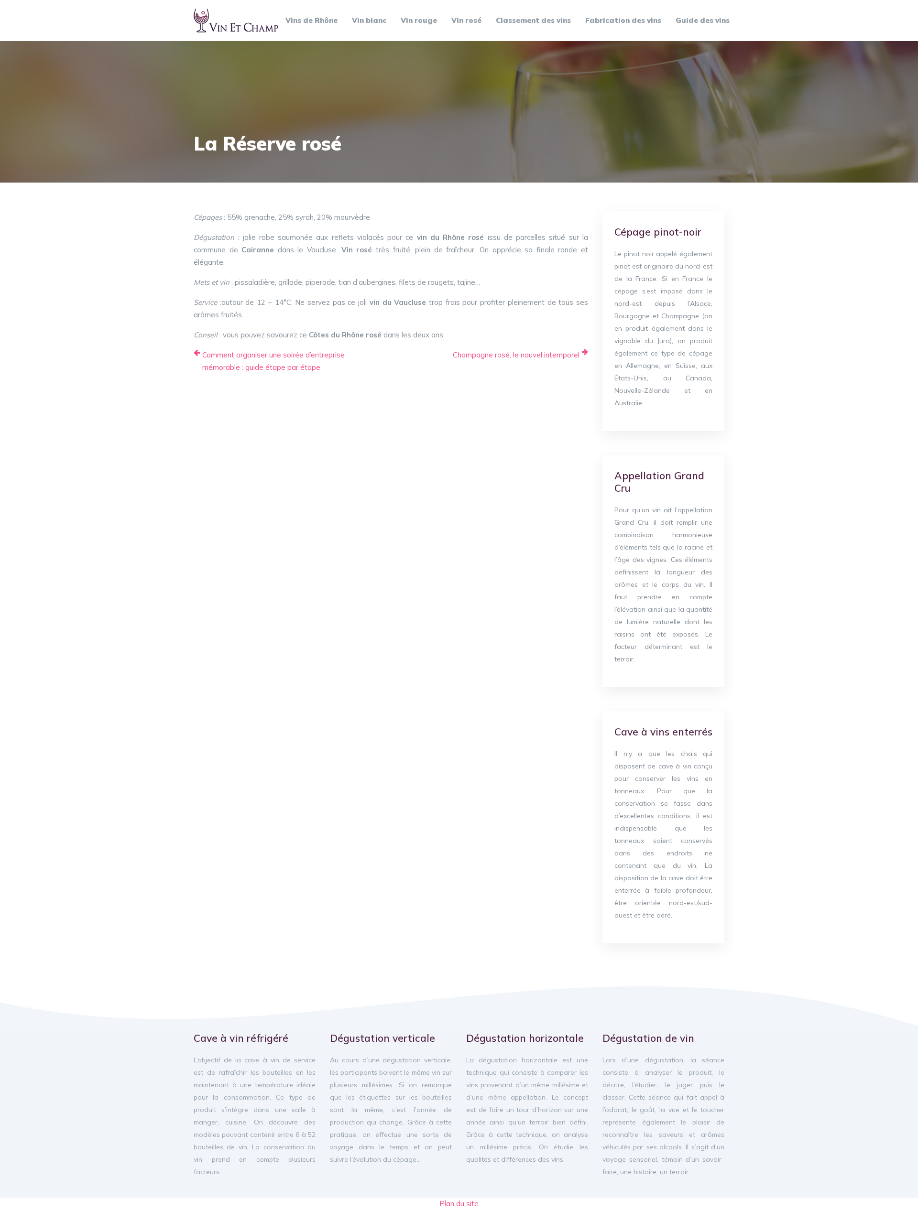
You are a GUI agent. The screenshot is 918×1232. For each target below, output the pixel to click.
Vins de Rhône (311, 20)
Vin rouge (419, 20)
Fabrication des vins (623, 20)
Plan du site (459, 1203)
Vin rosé (466, 20)
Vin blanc (369, 20)
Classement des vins (533, 20)
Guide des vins (703, 20)
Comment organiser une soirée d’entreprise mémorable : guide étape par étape (273, 361)
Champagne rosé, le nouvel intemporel (516, 354)
